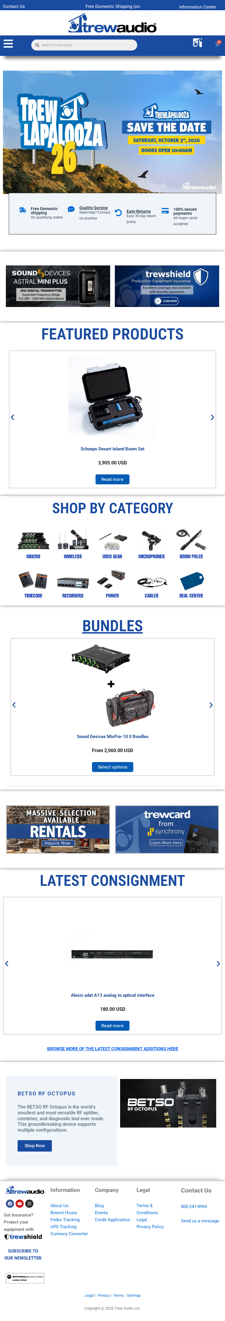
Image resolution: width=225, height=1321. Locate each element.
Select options (112, 766)
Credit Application (112, 1219)
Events (101, 1212)
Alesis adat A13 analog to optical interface (112, 995)
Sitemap (134, 1295)
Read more (112, 479)
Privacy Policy (150, 1226)
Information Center (197, 7)
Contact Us (14, 6)
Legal (142, 1219)
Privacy (104, 1295)
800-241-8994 (194, 1206)
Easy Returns (139, 211)
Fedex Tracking (65, 1219)
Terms (118, 1295)
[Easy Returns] (118, 212)
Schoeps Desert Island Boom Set (112, 449)
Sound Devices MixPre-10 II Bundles (113, 736)
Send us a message (200, 1221)
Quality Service (93, 207)
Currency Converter (69, 1233)
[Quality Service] (71, 209)
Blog (99, 1205)
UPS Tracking (63, 1226)
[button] (12, 417)
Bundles (112, 626)
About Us (59, 1205)
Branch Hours (63, 1212)
